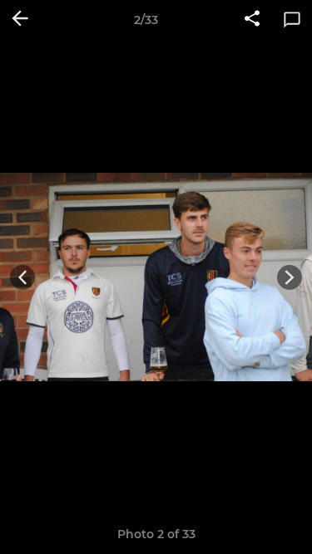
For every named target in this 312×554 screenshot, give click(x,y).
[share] (252, 20)
